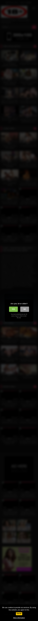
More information (19, 618)
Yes (13, 309)
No (24, 309)
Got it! (19, 613)
